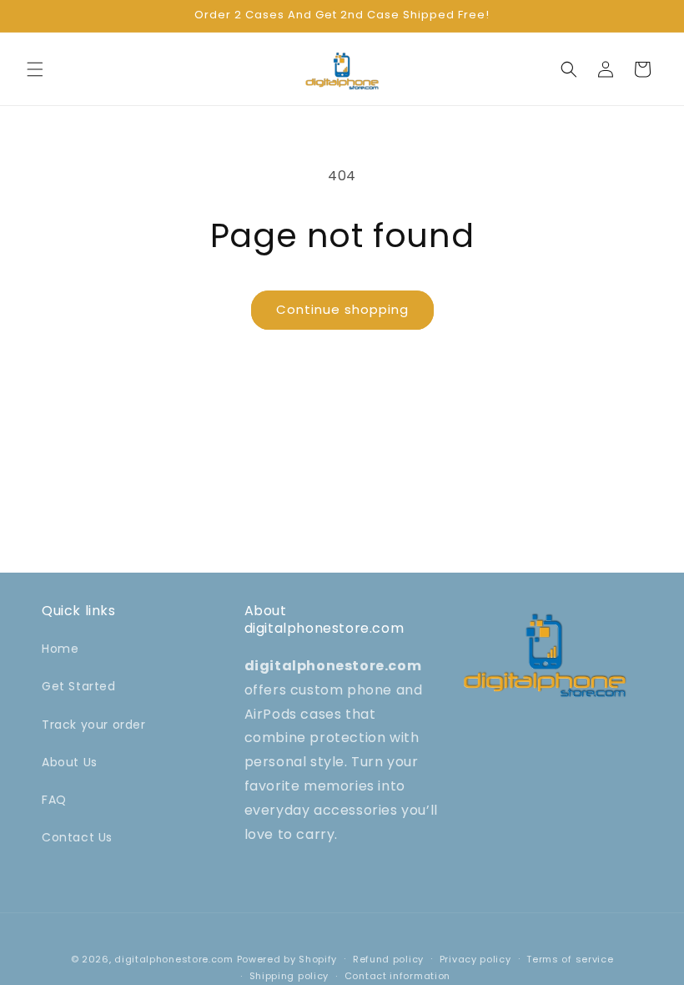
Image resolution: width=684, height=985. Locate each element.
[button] (35, 69)
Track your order (94, 724)
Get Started (79, 686)
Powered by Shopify (287, 959)
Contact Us (77, 837)
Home (60, 648)
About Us (70, 762)
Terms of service (569, 959)
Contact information (397, 975)
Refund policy (388, 959)
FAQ (54, 799)
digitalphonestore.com (174, 959)
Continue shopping (342, 309)
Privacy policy (475, 959)
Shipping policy (289, 975)
